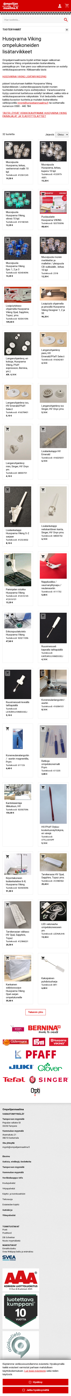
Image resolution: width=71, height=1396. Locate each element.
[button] (60, 6)
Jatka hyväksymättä (35, 1390)
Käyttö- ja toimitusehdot (13, 1194)
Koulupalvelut (8, 1183)
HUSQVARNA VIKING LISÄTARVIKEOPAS (24, 76)
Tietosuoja (7, 1199)
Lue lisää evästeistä (35, 1370)
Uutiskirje (7, 1210)
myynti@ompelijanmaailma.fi (33, 102)
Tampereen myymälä (13, 1167)
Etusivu (6, 1156)
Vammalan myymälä (13, 1172)
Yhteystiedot (8, 1215)
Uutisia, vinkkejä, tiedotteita (16, 1161)
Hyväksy (35, 1382)
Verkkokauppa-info (12, 1178)
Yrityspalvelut (8, 1188)
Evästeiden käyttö (10, 1204)
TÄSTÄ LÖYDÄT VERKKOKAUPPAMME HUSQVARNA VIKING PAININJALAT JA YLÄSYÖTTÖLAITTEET (34, 115)
